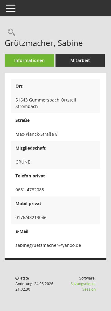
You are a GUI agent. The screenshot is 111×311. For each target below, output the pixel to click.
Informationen (29, 60)
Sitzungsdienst (83, 286)
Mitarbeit (80, 60)
